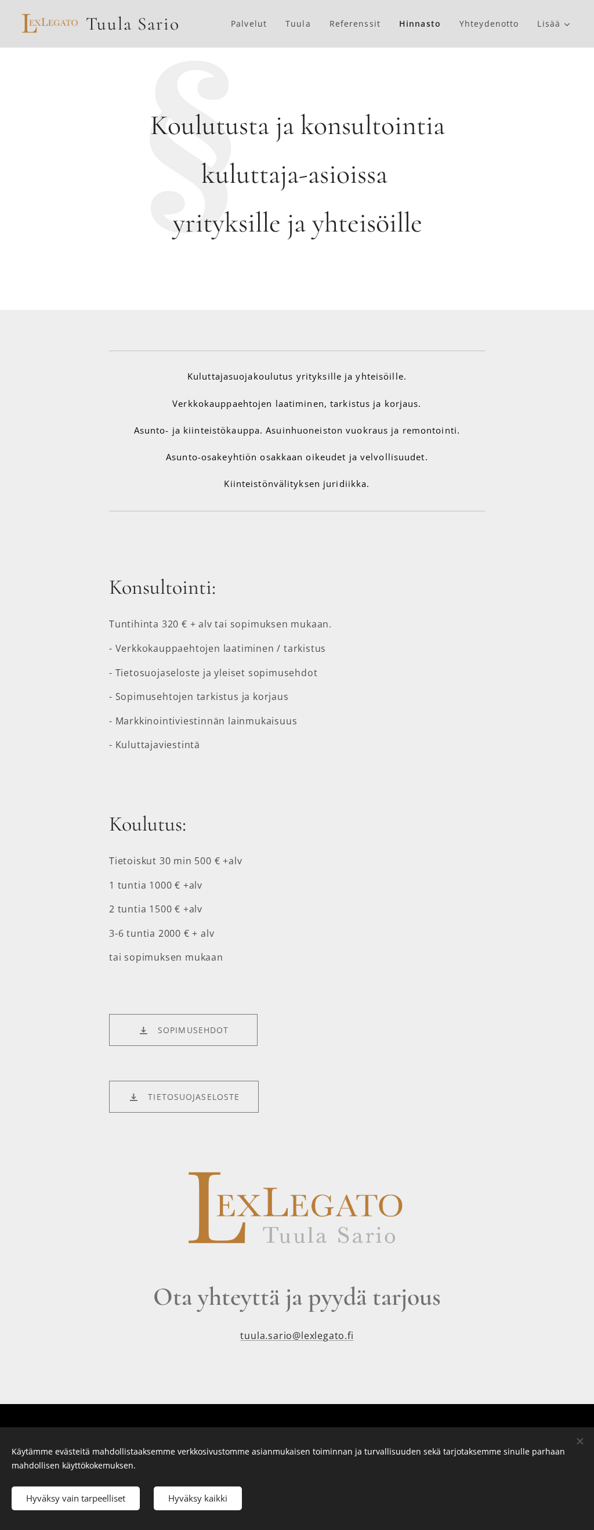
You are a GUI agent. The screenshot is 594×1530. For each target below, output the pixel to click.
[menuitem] (252, 23)
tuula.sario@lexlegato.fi (296, 1335)
